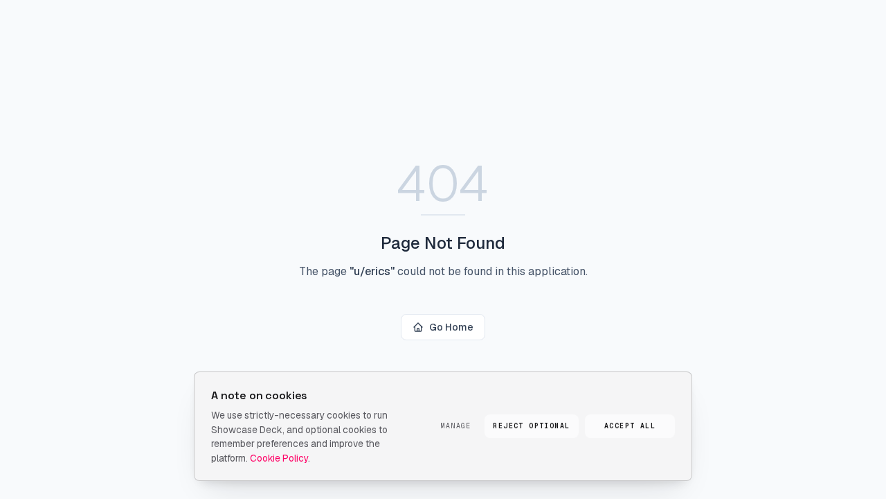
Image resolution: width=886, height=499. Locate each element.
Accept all (630, 425)
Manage (456, 425)
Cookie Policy (279, 458)
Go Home (451, 327)
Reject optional (531, 425)
